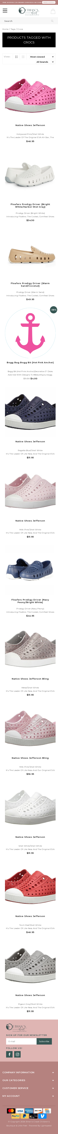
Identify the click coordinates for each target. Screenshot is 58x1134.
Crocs (20, 29)
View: (7, 56)
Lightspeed (46, 1126)
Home (5, 29)
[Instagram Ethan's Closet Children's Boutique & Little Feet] (17, 1054)
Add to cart (30, 118)
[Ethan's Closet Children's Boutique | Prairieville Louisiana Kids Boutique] (29, 11)
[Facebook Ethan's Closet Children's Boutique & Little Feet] (9, 1054)
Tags (13, 29)
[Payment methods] (11, 1110)
